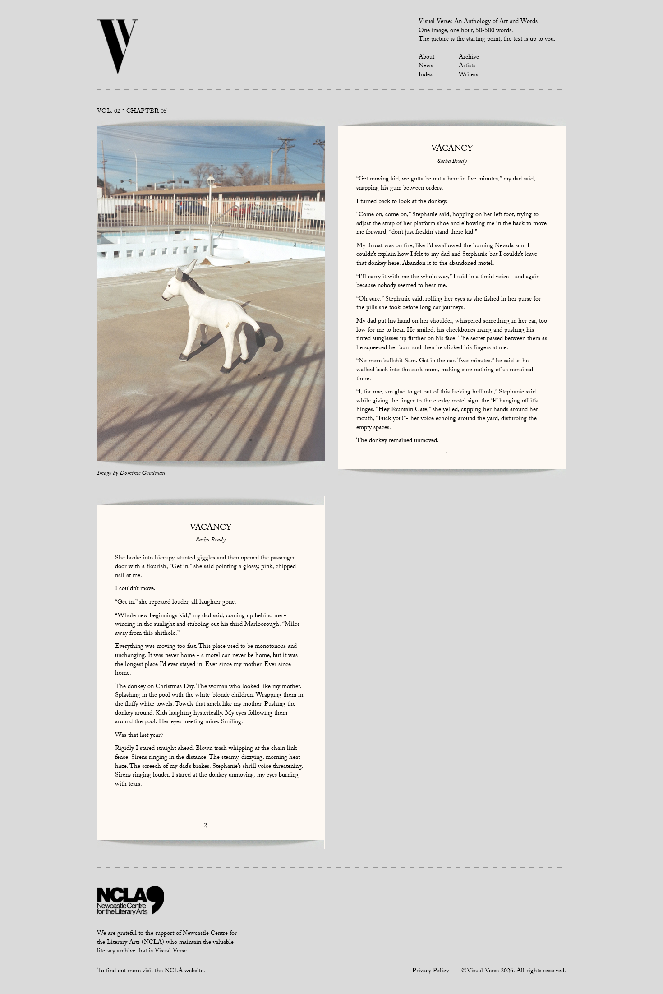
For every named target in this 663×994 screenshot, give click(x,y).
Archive (469, 57)
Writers (468, 75)
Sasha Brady (452, 162)
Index (426, 75)
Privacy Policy (430, 971)
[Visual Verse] (118, 48)
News (426, 66)
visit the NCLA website (173, 971)
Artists (467, 66)
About (426, 57)
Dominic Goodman (142, 473)
